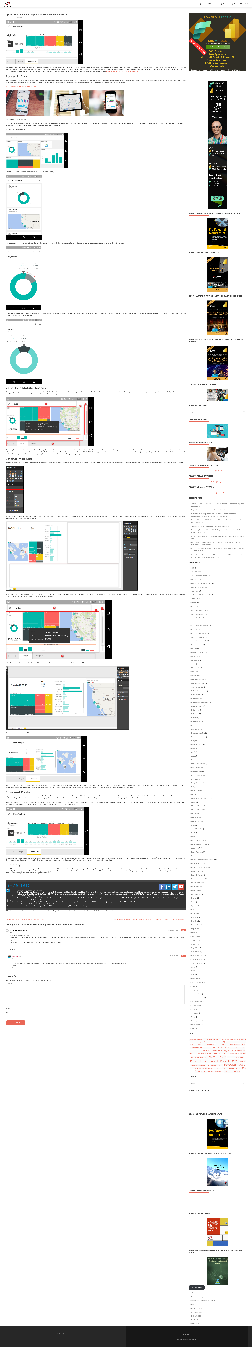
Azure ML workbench (198, 633)
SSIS (192, 975)
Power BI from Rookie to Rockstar (39, 911)
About (236, 4)
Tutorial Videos (218, 1071)
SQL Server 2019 (197, 963)
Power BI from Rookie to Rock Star (76, 911)
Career (193, 664)
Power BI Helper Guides (199, 867)
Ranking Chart (196, 925)
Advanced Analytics (196, 1039)
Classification (195, 675)
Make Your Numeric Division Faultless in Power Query (25, 919)
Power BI (25, 911)
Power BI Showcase (197, 879)
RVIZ (193, 932)
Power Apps (200, 1057)
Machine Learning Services (200, 798)
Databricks (195, 710)
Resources (226, 4)
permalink (111, 911)
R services (194, 921)
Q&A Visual (195, 906)
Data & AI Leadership (198, 691)
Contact (245, 4)
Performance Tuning (198, 840)
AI (192, 568)
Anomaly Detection (197, 587)
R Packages (195, 913)
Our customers (197, 1296)
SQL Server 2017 (197, 959)
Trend (193, 1017)
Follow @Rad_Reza (217, 482)
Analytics (194, 579)
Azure (193, 606)
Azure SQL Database (198, 637)
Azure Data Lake (196, 618)
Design (193, 741)
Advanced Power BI (212, 1039)
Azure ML (194, 629)
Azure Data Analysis (198, 610)
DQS (193, 748)
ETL (192, 752)
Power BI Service (197, 875)
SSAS (193, 967)
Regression (195, 929)
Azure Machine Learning (199, 625)
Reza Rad (17, 885)
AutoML (194, 599)
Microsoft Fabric (196, 806)
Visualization (195, 1024)
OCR (193, 833)
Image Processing (197, 783)
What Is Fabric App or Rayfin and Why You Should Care (210, 526)
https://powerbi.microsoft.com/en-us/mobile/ (21, 86)
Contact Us (195, 1332)
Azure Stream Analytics (199, 641)
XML (193, 1028)
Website (8, 1017)
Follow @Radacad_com (217, 471)
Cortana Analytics (197, 687)
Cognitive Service (197, 679)
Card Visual (195, 660)
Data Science (195, 698)
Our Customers (196, 1321)
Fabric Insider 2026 (197, 767)
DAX (193, 725)
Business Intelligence (198, 652)
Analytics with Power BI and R (201, 583)
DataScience (195, 721)
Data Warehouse (197, 706)
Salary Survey (195, 936)
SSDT (193, 971)
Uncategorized (196, 1021)
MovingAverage (196, 821)
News (193, 825)
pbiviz (193, 836)
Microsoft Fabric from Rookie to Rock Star (213, 1053)
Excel (193, 760)
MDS (193, 802)
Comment (9, 983)
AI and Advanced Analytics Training (203, 1309)
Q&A (193, 902)
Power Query (195, 883)
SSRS (193, 986)
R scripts (194, 917)
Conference (200, 1044)
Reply (183, 930)
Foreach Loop (201, 1050)
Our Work (194, 1328)
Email (8, 1013)
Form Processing (196, 775)
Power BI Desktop (235, 1057)
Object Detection (197, 829)
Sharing (193, 944)
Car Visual (194, 656)
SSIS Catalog (195, 978)
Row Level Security (200, 1068)
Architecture (195, 591)
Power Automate (197, 852)
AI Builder (194, 572)
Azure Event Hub (197, 622)
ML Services (195, 813)
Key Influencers (196, 790)
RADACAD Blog (196, 1325)
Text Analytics (196, 994)
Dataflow (194, 714)
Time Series (195, 1005)
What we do (214, 4)
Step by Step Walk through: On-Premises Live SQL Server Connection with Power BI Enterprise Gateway (149, 919)
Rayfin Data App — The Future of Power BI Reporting (209, 510)
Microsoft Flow (196, 810)
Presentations (196, 890)
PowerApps (195, 886)
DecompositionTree (198, 737)
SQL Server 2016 (197, 955)
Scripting (194, 940)
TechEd (210, 1071)
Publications (195, 894)
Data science (235, 1044)
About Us (194, 1302)
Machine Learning (220, 1050)
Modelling (194, 817)
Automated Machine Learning (201, 595)
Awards (193, 602)
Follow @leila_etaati (217, 493)
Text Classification (197, 998)
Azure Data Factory (197, 614)
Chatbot (194, 671)
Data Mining (195, 694)
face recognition (196, 771)
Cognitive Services (197, 683)
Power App (195, 848)
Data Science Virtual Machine (201, 702)
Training (194, 1009)
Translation (195, 1013)
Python (193, 898)
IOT (192, 787)
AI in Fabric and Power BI (199, 576)
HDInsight (194, 779)
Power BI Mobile (92, 911)
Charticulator (195, 668)
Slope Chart (195, 948)
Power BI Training (197, 1305)
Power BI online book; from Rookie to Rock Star (122, 71)
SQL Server (195, 952)
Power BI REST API (197, 871)
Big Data (194, 648)
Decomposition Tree (198, 733)
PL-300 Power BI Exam (199, 844)
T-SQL (193, 990)
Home (204, 4)
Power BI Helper (196, 863)
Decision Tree (195, 729)
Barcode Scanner (197, 645)
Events (193, 756)
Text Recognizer (196, 1001)
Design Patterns (196, 744)
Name (8, 1008)
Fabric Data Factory (198, 764)
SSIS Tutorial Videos (198, 982)
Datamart (194, 718)
